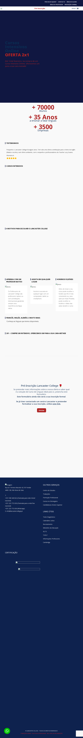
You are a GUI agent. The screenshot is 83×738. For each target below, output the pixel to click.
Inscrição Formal (71, 4)
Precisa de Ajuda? (50, 2)
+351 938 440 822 (11, 498)
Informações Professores (51, 539)
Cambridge (46, 542)
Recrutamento (47, 524)
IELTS (45, 531)
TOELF (45, 535)
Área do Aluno (72, 2)
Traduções (46, 494)
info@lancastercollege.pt (15, 511)
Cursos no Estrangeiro (50, 501)
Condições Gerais (26, 733)
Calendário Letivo (48, 521)
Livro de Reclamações (55, 733)
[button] (74, 8)
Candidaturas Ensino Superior (52, 505)
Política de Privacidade (39, 733)
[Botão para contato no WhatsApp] (7, 731)
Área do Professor (56, 4)
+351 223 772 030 (11, 503)
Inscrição (69, 218)
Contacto (61, 2)
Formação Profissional (50, 498)
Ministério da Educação (50, 528)
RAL (48, 733)
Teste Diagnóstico (49, 517)
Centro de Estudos (49, 490)
